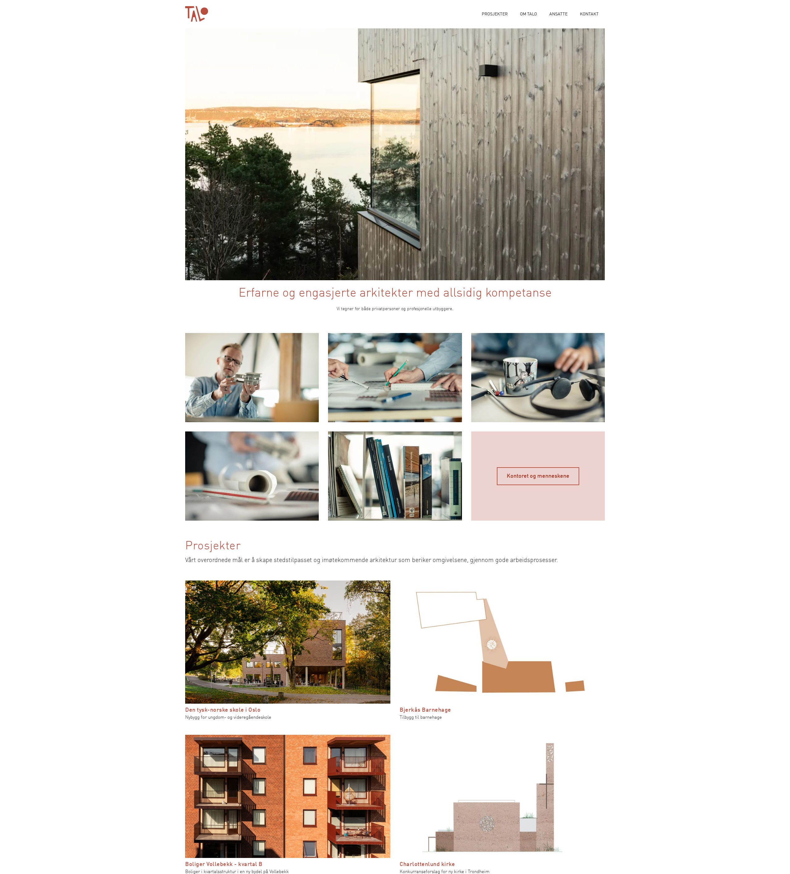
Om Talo (528, 14)
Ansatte (558, 14)
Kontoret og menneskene (538, 476)
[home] (196, 14)
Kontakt (589, 14)
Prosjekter (495, 14)
